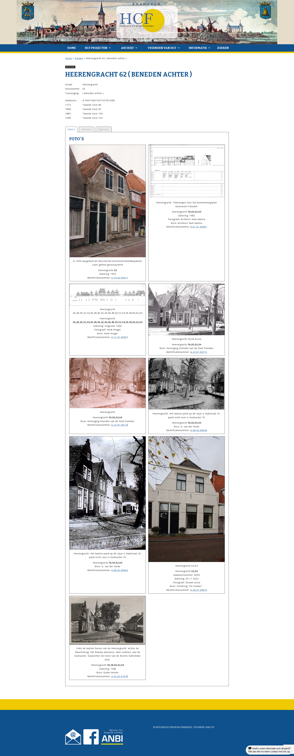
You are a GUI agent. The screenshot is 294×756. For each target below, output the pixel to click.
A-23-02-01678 (119, 676)
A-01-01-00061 (198, 226)
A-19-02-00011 (119, 277)
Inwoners (86, 129)
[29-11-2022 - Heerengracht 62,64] (186, 499)
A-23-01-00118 (119, 424)
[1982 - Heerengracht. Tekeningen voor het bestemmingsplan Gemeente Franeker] (186, 172)
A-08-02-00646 (198, 430)
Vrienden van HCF (162, 48)
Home (71, 48)
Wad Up (210, 727)
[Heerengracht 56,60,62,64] (186, 309)
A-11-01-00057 (119, 337)
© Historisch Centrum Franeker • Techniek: (179, 727)
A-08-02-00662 (119, 570)
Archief (127, 48)
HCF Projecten (96, 48)
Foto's (71, 129)
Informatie (198, 48)
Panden (79, 58)
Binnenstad (70, 67)
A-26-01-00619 (198, 589)
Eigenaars (103, 129)
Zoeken (223, 48)
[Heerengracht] (107, 383)
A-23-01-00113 (198, 352)
